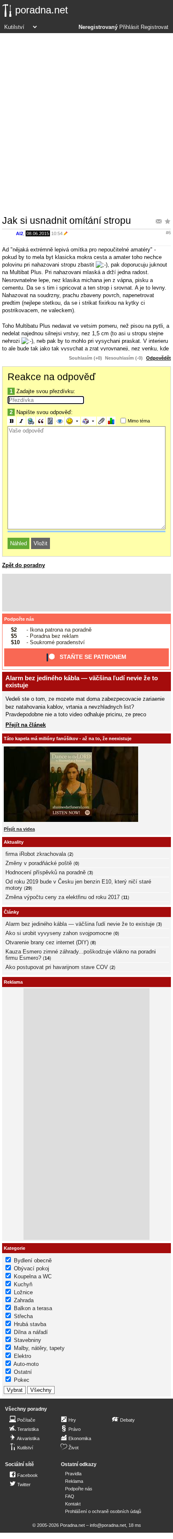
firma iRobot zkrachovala (35, 854)
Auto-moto (26, 1364)
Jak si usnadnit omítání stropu (66, 220)
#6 (168, 232)
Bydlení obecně (33, 1260)
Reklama (74, 1481)
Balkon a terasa (33, 1308)
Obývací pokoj (31, 1268)
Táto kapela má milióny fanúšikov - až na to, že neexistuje (67, 738)
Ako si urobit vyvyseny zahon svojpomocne (58, 933)
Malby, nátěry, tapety (39, 1348)
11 (125, 897)
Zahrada (24, 1300)
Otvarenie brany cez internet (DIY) (47, 942)
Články (11, 912)
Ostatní (23, 1372)
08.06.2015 (37, 233)
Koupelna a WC (33, 1276)
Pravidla (73, 1473)
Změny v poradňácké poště (38, 863)
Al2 (19, 233)
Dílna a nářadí (31, 1332)
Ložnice (23, 1292)
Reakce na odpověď (51, 376)
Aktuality (14, 842)
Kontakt (73, 1503)
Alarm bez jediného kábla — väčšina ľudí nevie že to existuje (80, 924)
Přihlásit (129, 27)
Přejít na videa (19, 829)
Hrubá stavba (30, 1324)
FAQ (69, 1496)
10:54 (57, 233)
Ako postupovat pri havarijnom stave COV (56, 967)
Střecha (23, 1316)
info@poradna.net (108, 1525)
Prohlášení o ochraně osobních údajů (103, 1511)
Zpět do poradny (23, 565)
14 (47, 958)
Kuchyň (23, 1284)
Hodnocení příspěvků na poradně (45, 872)
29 (28, 888)
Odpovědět (158, 357)
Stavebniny (27, 1340)
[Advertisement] (86, 123)
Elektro (22, 1356)
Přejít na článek (25, 725)
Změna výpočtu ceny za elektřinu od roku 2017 (62, 897)
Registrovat (154, 27)
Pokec (21, 1380)
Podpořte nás (19, 619)
